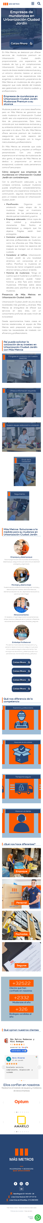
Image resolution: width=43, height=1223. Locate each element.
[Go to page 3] (23, 1080)
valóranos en (17, 1051)
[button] (3, 1102)
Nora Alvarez (18, 1058)
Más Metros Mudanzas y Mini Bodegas (22, 1040)
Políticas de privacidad (17, 1211)
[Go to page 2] (21, 1080)
